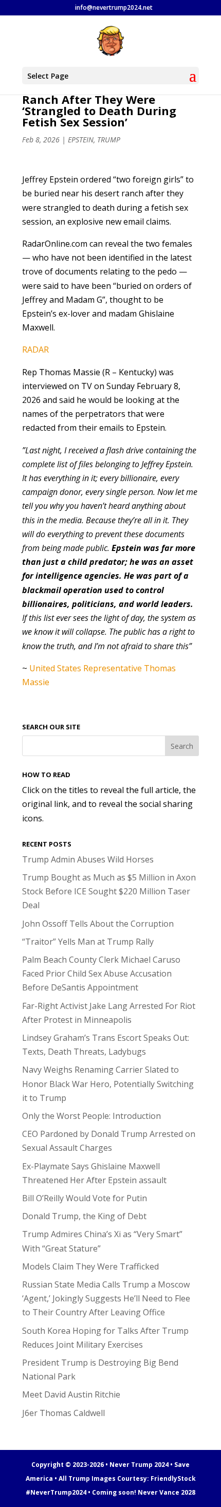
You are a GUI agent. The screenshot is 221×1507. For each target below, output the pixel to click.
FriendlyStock (173, 1478)
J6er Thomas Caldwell (63, 1413)
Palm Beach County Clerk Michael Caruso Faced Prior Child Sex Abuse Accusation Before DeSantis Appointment (101, 973)
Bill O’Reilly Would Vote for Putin (84, 1198)
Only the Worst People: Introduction (91, 1116)
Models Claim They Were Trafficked (90, 1266)
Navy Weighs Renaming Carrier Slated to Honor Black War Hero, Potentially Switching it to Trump (108, 1083)
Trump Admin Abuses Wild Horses (88, 859)
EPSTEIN (81, 139)
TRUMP (108, 139)
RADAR (35, 349)
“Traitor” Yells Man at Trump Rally (88, 941)
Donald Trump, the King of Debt (84, 1216)
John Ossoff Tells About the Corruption (98, 923)
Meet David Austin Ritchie (71, 1394)
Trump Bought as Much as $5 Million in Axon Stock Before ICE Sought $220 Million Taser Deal (109, 891)
